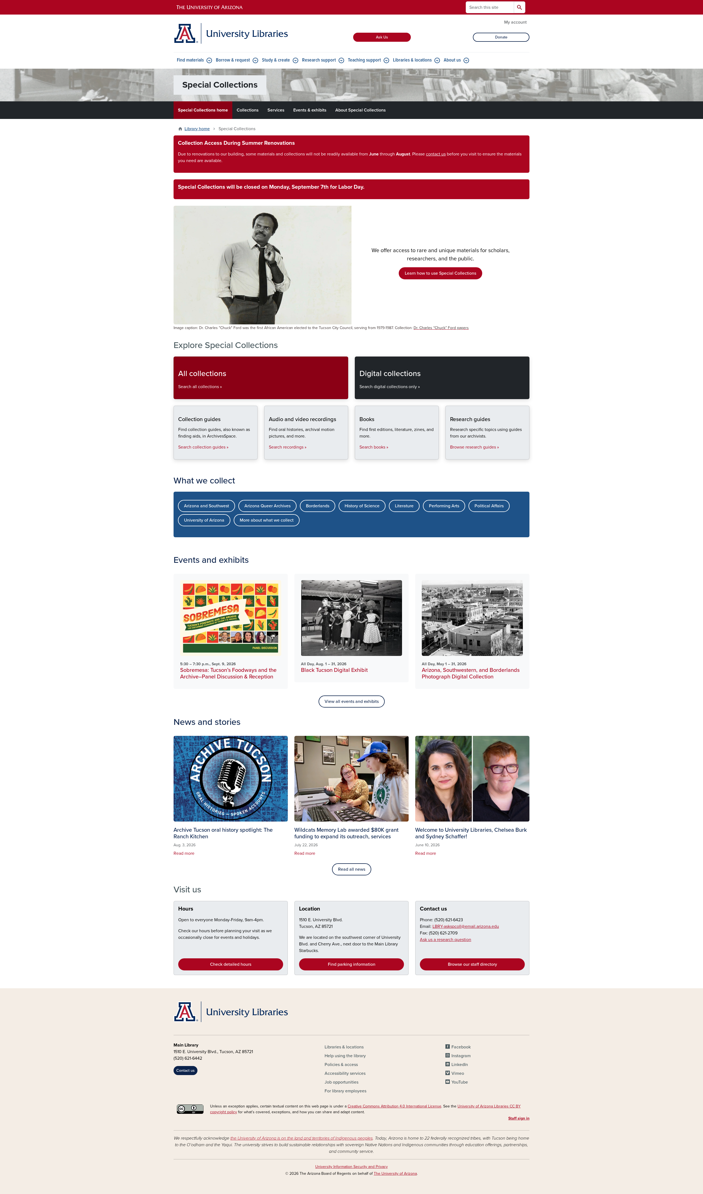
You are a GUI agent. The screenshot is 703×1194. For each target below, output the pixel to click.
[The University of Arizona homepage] (209, 7)
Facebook (461, 1047)
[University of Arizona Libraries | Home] (231, 33)
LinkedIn (459, 1064)
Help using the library (345, 1056)
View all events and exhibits (352, 701)
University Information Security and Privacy (351, 1166)
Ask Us (382, 37)
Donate (501, 37)
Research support (319, 60)
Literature (404, 506)
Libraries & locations (412, 60)
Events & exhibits (310, 110)
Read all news (351, 869)
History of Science (362, 506)
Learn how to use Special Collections (440, 273)
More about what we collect (267, 520)
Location (309, 909)
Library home (197, 129)
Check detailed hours (230, 964)
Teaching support (364, 60)
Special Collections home (203, 110)
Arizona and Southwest (206, 506)
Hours (185, 909)
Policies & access (341, 1064)
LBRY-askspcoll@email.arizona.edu (466, 926)
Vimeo (457, 1073)
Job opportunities (341, 1082)
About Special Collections (360, 110)
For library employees (345, 1091)
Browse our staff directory (472, 964)
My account (515, 22)
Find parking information (351, 964)
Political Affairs (489, 506)
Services (275, 110)
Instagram (461, 1056)
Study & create (276, 60)
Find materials (190, 60)
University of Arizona (204, 520)
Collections (248, 110)
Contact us (433, 909)
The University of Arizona (395, 1173)
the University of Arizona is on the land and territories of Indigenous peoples (301, 1138)
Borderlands (317, 506)
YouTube (459, 1082)
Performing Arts (444, 506)
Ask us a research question (445, 939)
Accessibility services (345, 1073)
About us (452, 60)
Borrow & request (233, 60)
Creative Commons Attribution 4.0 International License (394, 1106)
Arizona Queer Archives (267, 506)
